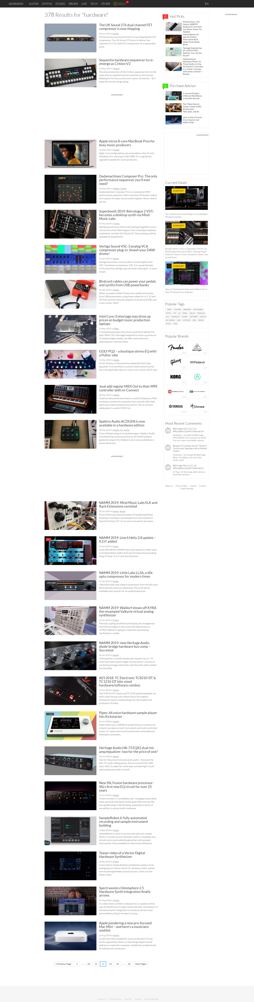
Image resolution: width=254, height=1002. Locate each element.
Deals (122, 3)
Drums (73, 3)
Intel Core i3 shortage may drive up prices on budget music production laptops (125, 320)
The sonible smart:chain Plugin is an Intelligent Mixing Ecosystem (186, 204)
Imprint (193, 486)
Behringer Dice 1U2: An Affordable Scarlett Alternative (188, 430)
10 (88, 963)
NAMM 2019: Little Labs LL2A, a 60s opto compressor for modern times (126, 574)
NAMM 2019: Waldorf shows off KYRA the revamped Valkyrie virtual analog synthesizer (127, 611)
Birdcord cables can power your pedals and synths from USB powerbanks (127, 283)
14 (117, 963)
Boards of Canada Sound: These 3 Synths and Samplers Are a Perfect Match (190, 448)
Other (105, 3)
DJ (121, 430)
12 (103, 963)
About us (169, 486)
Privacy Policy (181, 486)
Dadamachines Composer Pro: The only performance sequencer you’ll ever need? (128, 180)
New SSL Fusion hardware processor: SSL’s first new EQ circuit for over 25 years (126, 786)
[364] (197, 376)
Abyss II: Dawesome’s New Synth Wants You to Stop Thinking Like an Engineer (186, 279)
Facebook (229, 3)
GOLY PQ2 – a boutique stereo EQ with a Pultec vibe (128, 353)
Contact (202, 486)
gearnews (16, 3)
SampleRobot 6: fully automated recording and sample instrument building (123, 821)
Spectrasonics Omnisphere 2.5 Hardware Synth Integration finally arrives (125, 891)
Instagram (222, 3)
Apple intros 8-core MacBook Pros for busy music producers (127, 143)
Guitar (33, 3)
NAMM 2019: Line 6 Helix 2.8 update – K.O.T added (127, 539)
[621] (197, 347)
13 (110, 963)
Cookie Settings (186, 488)
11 (96, 963)
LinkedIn (216, 3)
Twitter (235, 3)
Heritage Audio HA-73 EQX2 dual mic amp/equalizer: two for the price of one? (128, 749)
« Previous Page (63, 963)
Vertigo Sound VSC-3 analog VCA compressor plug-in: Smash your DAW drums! (127, 250)
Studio (60, 3)
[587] (176, 362)
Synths (47, 3)
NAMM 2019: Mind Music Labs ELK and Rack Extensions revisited (128, 504)
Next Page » (141, 963)
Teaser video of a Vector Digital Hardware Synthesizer (122, 855)
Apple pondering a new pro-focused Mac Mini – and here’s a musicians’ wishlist (125, 927)
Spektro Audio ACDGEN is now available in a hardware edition (122, 423)
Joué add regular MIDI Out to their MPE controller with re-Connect (128, 388)
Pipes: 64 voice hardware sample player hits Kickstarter (128, 714)
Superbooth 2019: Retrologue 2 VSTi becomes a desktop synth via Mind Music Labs (126, 215)
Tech (94, 3)
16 (129, 963)
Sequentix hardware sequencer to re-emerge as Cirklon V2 (126, 62)
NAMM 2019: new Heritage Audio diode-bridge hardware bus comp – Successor (124, 646)
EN (207, 3)
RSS (242, 3)
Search (249, 4)
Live (84, 3)
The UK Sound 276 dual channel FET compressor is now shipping (125, 27)
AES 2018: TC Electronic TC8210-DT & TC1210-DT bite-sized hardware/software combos (127, 681)
